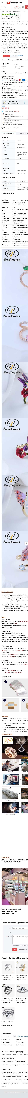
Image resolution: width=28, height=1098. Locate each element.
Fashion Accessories (17, 11)
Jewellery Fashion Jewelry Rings (10, 1080)
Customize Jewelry (6, 1039)
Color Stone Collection (7, 1045)
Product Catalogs (23, 1036)
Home (3, 11)
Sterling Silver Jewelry (8, 1061)
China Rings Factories (8, 1072)
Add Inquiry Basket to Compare (10, 128)
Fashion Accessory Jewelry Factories (12, 1076)
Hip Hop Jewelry (20, 1042)
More (3, 1086)
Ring (24, 11)
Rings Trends (15, 1083)
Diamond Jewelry (20, 1061)
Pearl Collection (19, 1045)
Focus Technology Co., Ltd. (19, 1091)
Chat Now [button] (20, 55)
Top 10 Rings (6, 1083)
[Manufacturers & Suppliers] (14, 2)
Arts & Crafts (8, 11)
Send (15, 949)
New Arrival (18, 1039)
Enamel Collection (6, 1042)
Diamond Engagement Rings (9, 1065)
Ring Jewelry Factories (22, 1072)
